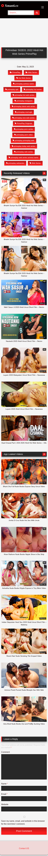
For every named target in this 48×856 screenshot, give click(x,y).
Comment (5, 752)
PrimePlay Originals (24, 123)
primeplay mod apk (24, 112)
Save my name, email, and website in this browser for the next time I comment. (23, 822)
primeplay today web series (24, 146)
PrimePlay (16, 72)
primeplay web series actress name (24, 157)
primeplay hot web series (24, 95)
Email (4, 794)
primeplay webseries (16, 163)
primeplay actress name (24, 84)
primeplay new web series (24, 118)
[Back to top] (40, 848)
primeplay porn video (24, 135)
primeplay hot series (34, 89)
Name (4, 784)
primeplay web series (24, 152)
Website (4, 804)
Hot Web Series (24, 78)
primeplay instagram (24, 101)
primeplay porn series (24, 129)
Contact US (24, 848)
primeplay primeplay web (24, 140)
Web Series (32, 72)
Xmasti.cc (11, 5)
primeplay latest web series (24, 106)
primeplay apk (12, 89)
